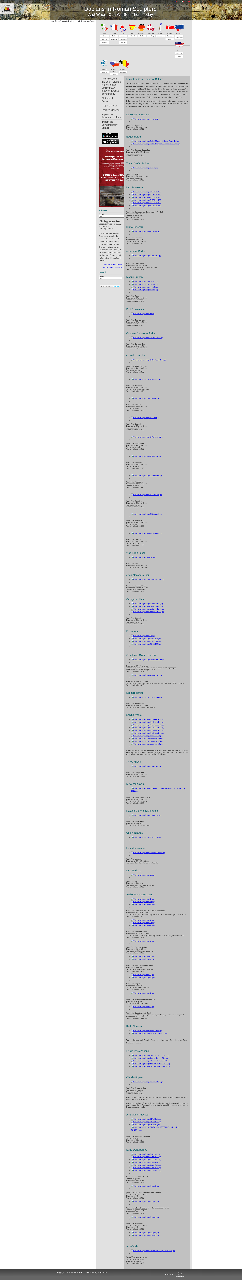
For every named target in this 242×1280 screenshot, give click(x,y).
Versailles (114, 39)
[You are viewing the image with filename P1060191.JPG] (146, 192)
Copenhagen (151, 36)
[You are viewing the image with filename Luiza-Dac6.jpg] (146, 1168)
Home (52, 21)
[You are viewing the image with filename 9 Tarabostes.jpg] (146, 475)
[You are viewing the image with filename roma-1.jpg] (144, 281)
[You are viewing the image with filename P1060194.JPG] (146, 197)
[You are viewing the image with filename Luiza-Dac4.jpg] (146, 1162)
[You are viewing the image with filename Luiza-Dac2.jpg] (146, 1157)
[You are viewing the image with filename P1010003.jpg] (145, 231)
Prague (114, 74)
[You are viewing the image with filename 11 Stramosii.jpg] (146, 514)
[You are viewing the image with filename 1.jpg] (142, 899)
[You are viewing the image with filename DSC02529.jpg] (146, 644)
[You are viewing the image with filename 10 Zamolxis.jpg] (146, 495)
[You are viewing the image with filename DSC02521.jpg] (146, 641)
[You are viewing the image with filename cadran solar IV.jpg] (147, 612)
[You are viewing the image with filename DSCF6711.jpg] (146, 837)
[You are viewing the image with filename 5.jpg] (142, 975)
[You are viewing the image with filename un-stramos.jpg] (146, 815)
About (57, 21)
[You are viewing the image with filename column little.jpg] (146, 1031)
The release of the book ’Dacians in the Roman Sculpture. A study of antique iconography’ (111, 86)
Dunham (123, 42)
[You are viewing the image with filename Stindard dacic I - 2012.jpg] (150, 1061)
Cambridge (123, 39)
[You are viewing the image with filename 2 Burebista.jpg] (146, 379)
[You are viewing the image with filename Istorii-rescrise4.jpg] (147, 727)
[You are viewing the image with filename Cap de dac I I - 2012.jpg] (149, 1058)
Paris (113, 36)
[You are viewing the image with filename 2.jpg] (142, 920)
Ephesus (170, 36)
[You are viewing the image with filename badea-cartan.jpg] (146, 697)
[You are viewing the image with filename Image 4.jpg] (145, 1217)
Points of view (65, 21)
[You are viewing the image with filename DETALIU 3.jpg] (146, 1122)
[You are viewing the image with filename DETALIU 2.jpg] (146, 1119)
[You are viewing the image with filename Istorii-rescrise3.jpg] (147, 725)
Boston (179, 56)
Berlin (142, 36)
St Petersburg (179, 36)
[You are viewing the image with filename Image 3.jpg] (145, 1201)
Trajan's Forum (109, 105)
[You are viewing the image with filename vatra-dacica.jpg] (146, 675)
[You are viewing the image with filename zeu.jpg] (143, 314)
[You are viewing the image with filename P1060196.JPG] (146, 203)
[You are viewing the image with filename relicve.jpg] (144, 168)
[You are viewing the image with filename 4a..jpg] (143, 959)
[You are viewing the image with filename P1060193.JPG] (146, 195)
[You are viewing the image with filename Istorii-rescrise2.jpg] (147, 722)
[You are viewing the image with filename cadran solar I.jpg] (147, 604)
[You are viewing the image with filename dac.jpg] (143, 557)
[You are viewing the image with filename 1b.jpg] (143, 904)
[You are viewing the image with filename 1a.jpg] (143, 902)
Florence (104, 42)
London (123, 36)
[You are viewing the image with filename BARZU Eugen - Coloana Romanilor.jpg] (155, 141)
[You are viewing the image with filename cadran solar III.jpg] (147, 609)
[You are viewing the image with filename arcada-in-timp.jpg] (147, 1082)
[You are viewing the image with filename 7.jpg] (142, 1007)
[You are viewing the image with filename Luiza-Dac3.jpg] (146, 1159)
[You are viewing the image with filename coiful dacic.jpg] (146, 256)
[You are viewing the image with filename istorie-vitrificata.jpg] (147, 659)
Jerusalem (160, 36)
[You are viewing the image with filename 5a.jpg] (143, 977)
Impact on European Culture (111, 116)
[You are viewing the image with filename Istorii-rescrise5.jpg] (147, 730)
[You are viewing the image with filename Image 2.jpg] (145, 1186)
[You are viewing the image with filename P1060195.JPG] (146, 200)
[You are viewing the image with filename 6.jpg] (142, 993)
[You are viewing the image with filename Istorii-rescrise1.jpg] (147, 719)
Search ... (102, 214)
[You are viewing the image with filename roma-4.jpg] (144, 290)
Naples (104, 39)
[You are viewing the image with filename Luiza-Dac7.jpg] (146, 1170)
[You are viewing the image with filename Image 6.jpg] (145, 1235)
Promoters (85, 21)
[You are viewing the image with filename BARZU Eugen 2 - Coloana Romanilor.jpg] (155, 144)
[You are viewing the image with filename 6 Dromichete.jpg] (146, 437)
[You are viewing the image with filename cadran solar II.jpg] (147, 606)
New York (179, 53)
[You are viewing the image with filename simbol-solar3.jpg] (146, 741)
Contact (93, 21)
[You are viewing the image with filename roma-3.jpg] (144, 287)
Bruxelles (123, 72)
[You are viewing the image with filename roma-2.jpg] (144, 284)
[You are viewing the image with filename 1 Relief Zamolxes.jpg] (148, 360)
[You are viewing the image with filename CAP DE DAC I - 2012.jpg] (150, 1055)
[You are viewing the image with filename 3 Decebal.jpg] (145, 398)
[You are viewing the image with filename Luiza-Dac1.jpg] (146, 1154)
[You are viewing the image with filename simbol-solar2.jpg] (146, 738)
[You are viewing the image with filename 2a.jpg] (143, 923)
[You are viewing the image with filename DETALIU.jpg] (145, 1125)
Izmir (169, 39)
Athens (104, 72)
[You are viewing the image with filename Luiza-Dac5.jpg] (146, 1165)
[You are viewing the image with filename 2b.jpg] (143, 925)
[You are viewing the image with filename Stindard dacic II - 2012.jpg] (150, 1064)
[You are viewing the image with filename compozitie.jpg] (146, 766)
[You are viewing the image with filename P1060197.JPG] (146, 206)
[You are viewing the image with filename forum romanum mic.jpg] (149, 1033)
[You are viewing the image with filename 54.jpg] (143, 636)
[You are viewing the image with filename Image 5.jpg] (145, 1232)
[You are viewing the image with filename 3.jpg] (142, 941)
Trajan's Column (110, 109)
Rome (104, 36)
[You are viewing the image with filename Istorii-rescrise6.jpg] (147, 733)
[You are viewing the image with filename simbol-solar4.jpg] (146, 744)
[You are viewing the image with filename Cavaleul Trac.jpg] (147, 338)
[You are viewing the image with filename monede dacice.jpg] (147, 579)
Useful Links (76, 21)
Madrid (132, 36)
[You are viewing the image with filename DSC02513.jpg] (146, 638)
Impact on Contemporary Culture (109, 124)
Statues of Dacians (107, 100)
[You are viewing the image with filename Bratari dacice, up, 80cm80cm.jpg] (153, 1251)
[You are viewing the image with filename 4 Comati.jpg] (145, 418)
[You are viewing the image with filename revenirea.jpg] (145, 119)
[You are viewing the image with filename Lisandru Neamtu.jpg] (148, 853)
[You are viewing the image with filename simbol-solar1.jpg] (146, 736)
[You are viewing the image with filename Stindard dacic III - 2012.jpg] (150, 1066)
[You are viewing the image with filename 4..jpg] (142, 956)
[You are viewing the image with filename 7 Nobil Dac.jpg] (146, 456)
